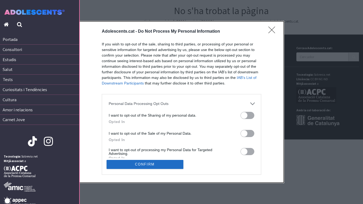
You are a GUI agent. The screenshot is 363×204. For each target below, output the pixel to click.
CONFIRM (145, 164)
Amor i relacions (18, 110)
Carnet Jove (14, 119)
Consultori (12, 49)
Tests (8, 79)
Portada (10, 39)
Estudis (9, 59)
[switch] (247, 115)
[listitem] (181, 104)
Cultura (9, 100)
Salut (7, 69)
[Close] (273, 32)
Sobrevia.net (29, 156)
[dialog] (181, 102)
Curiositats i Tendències (25, 89)
